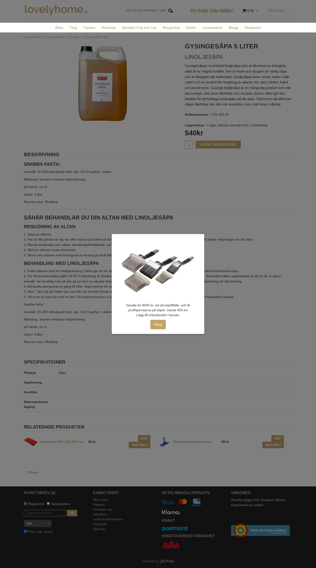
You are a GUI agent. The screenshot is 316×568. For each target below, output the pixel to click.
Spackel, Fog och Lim (139, 27)
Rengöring (171, 27)
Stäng (158, 324)
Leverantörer (212, 27)
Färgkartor (253, 27)
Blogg (233, 27)
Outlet (191, 27)
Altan (59, 27)
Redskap (109, 27)
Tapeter (89, 27)
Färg (73, 27)
